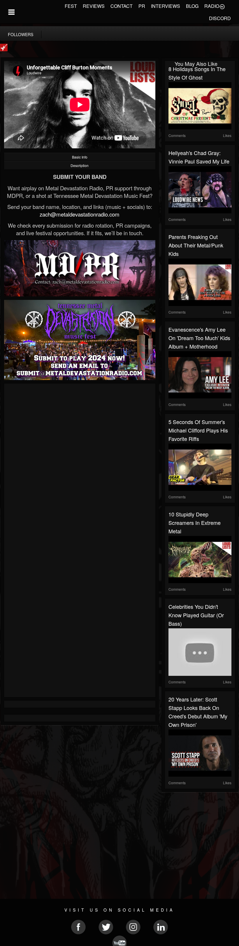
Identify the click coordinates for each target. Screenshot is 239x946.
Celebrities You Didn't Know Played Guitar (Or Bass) (196, 615)
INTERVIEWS (165, 6)
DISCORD (220, 18)
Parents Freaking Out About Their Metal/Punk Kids (195, 245)
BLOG (192, 6)
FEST (71, 6)
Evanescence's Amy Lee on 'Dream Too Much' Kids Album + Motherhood (199, 338)
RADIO (211, 6)
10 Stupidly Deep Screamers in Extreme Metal (194, 522)
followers (20, 34)
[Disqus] (80, 465)
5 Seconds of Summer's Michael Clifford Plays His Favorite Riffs (198, 430)
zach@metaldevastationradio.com (79, 214)
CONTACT (121, 6)
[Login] (222, 6)
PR (141, 6)
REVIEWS (94, 6)
